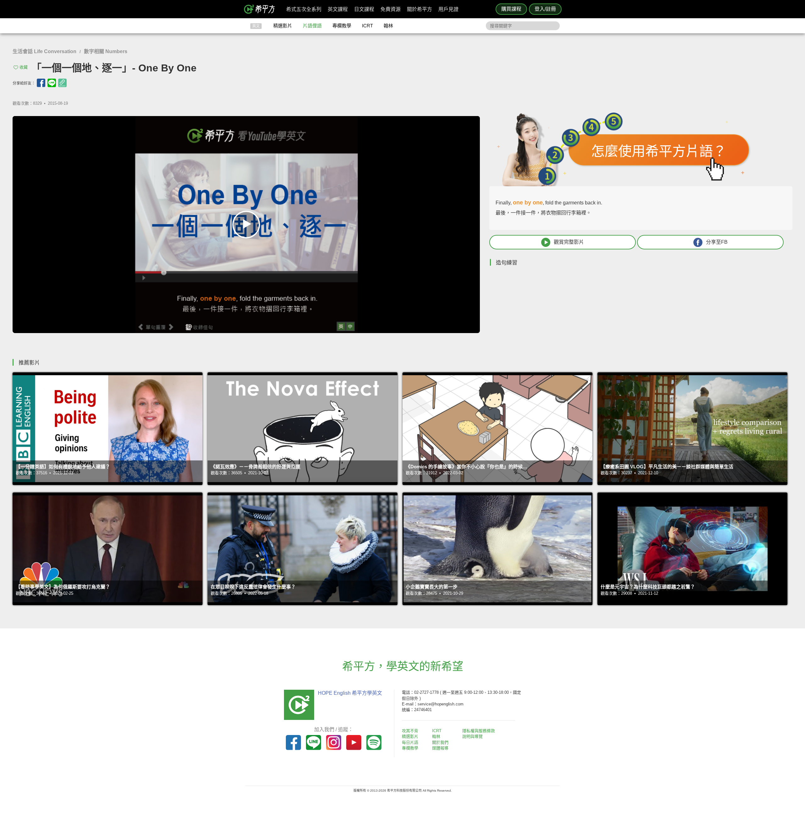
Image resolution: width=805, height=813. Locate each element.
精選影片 (282, 25)
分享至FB (717, 242)
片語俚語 (312, 25)
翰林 (388, 25)
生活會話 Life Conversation (44, 51)
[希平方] (262, 9)
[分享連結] (62, 83)
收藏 (23, 67)
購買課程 (511, 9)
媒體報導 (440, 748)
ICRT (367, 25)
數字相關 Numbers (105, 51)
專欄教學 (341, 25)
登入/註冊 (545, 9)
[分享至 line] (51, 83)
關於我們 (440, 742)
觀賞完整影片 (569, 242)
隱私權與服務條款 (478, 730)
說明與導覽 (472, 736)
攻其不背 (410, 730)
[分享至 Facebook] (41, 83)
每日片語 (410, 742)
